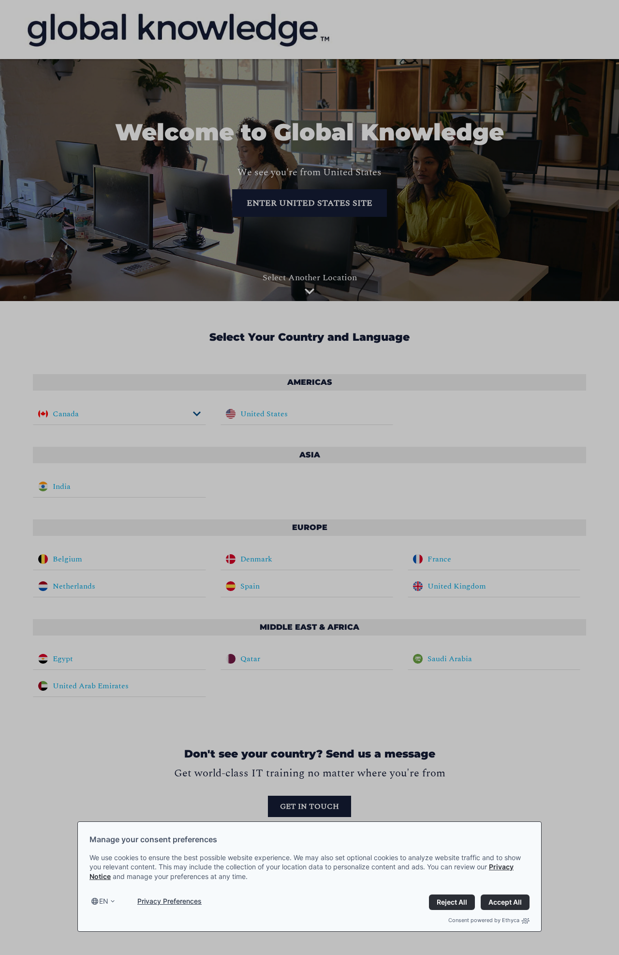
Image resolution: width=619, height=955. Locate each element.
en (103, 901)
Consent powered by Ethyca (483, 920)
